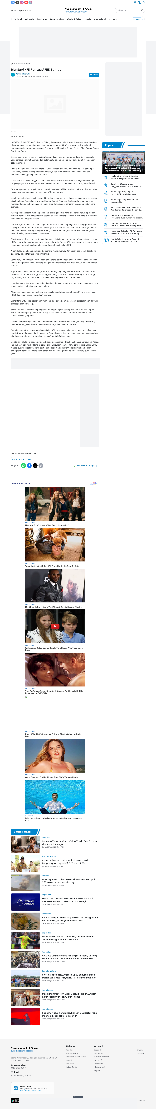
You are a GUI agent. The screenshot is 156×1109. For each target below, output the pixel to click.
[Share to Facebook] (29, 465)
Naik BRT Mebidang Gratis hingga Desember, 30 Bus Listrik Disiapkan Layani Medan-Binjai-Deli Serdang (123, 168)
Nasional (18, 19)
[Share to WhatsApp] (23, 465)
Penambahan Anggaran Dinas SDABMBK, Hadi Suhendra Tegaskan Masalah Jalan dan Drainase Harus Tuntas (126, 227)
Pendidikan (46, 952)
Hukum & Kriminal (101, 1057)
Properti (97, 1070)
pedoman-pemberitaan (76, 1057)
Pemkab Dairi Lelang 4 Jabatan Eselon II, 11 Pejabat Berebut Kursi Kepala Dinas (125, 178)
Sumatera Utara (57, 19)
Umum (140, 1050)
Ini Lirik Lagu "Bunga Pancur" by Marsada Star (124, 201)
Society (87, 19)
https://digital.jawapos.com (30, 1090)
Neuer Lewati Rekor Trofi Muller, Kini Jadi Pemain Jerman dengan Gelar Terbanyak (68, 938)
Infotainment (48, 990)
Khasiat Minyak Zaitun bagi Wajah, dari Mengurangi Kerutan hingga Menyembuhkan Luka (70, 919)
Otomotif (98, 1060)
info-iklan (70, 1063)
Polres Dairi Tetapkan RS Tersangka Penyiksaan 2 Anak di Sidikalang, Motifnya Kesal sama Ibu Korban (126, 233)
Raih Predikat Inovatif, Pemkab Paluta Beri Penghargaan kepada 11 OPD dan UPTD (65, 862)
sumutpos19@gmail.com (21, 1075)
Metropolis (29, 19)
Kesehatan (42, 19)
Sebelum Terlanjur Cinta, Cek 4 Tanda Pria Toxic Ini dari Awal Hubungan (69, 843)
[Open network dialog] (135, 2)
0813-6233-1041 (17, 1068)
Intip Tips (46, 837)
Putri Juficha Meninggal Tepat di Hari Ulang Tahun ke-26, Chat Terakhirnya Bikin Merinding (125, 241)
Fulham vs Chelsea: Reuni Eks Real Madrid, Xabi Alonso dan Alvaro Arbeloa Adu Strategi (67, 900)
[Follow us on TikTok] (30, 2)
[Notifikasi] (139, 2)
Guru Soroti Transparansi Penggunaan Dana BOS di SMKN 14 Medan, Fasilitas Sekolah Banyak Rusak (126, 187)
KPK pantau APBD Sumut (22, 459)
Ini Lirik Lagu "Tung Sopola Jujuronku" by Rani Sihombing (123, 193)
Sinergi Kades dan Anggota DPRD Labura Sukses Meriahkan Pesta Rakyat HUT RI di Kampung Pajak (69, 976)
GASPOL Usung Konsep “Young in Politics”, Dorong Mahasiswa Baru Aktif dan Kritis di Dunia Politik (69, 957)
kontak (69, 1060)
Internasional (100, 19)
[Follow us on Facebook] (13, 2)
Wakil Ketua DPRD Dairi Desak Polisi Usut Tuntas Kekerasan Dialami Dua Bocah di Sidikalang (126, 210)
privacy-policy (72, 1053)
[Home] (12, 63)
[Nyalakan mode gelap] (144, 2)
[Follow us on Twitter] (17, 2)
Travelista (141, 1053)
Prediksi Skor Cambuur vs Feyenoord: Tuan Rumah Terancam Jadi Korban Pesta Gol (126, 217)
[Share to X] (35, 465)
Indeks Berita (71, 1067)
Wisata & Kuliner (74, 19)
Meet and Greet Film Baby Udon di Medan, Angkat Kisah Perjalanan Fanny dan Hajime (69, 995)
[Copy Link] (41, 465)
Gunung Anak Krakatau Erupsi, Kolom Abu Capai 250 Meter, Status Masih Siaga (68, 881)
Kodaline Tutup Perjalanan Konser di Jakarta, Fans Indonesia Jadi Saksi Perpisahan (69, 1014)
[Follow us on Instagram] (22, 2)
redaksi (69, 1050)
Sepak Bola (46, 894)
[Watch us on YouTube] (26, 2)
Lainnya (112, 19)
